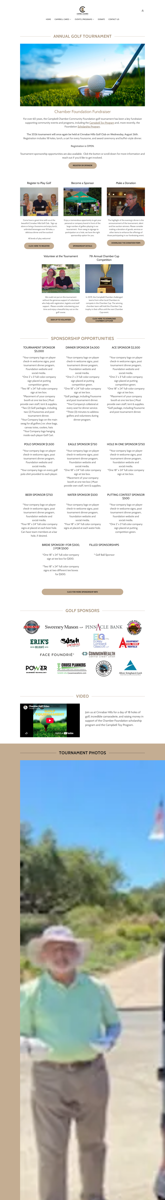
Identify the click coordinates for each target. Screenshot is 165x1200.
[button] (142, 11)
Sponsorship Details (82, 246)
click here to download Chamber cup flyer (104, 320)
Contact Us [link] (113, 19)
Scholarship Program (89, 126)
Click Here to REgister (39, 246)
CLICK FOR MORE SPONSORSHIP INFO (82, 592)
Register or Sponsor (82, 165)
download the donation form (125, 243)
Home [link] (48, 19)
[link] (82, 10)
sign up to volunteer (61, 320)
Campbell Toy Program (101, 122)
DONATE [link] (101, 19)
